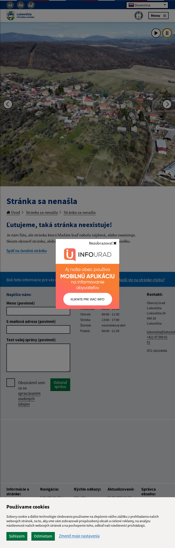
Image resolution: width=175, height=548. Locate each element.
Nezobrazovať (101, 243)
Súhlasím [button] (17, 536)
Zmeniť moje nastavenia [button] (79, 536)
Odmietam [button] (43, 536)
